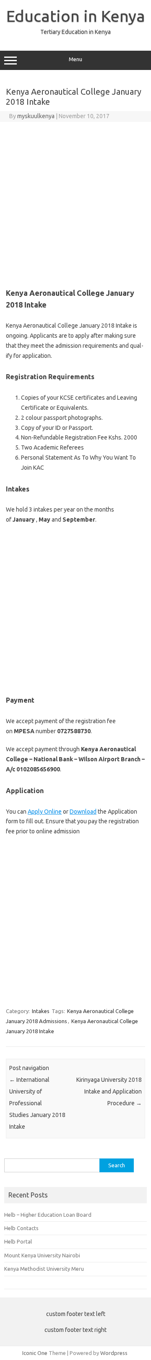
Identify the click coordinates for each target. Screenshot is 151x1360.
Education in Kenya (75, 16)
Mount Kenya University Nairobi (42, 1255)
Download (83, 811)
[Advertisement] (75, 201)
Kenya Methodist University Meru (44, 1269)
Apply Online (45, 811)
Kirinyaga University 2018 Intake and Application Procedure (109, 1091)
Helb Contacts (21, 1228)
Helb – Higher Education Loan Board (47, 1215)
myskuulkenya (36, 116)
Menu (75, 59)
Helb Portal (18, 1241)
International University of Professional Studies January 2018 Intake (37, 1103)
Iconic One (34, 1353)
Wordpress (114, 1353)
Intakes (40, 1011)
